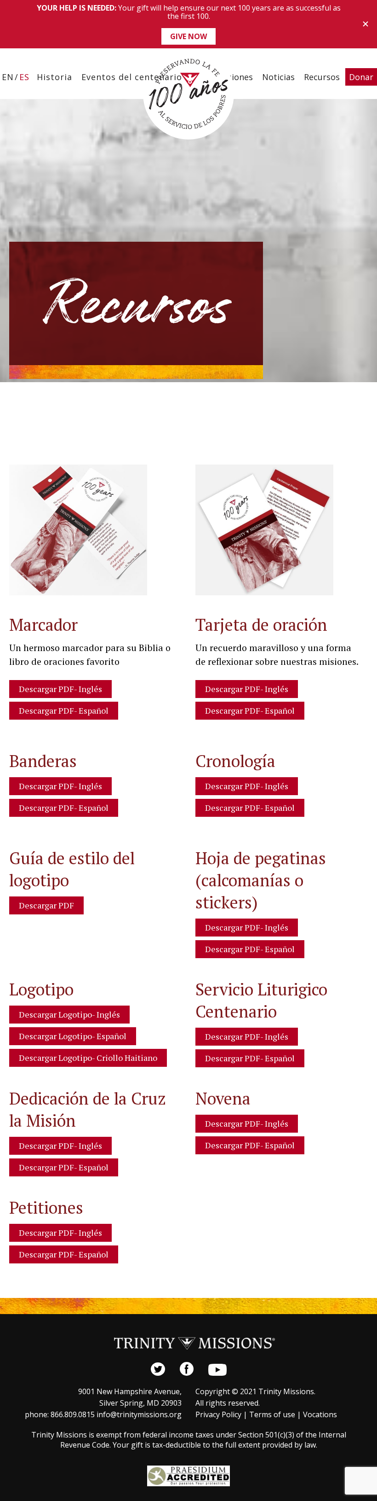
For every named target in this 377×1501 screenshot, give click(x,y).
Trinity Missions (188, 94)
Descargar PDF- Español (64, 710)
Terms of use (272, 1414)
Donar (361, 76)
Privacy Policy (218, 1414)
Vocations (320, 1414)
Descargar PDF (46, 905)
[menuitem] (8, 77)
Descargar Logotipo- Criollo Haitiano (88, 1057)
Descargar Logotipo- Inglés (69, 1014)
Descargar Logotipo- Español (72, 1035)
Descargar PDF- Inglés (60, 688)
